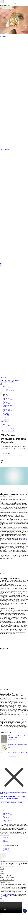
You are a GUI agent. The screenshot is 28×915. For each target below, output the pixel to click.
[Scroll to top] (3, 855)
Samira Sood (12, 739)
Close (2, 900)
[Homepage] (4, 395)
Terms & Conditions (6, 864)
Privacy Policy (6, 851)
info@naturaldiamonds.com (7, 894)
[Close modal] (25, 912)
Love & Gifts (6, 402)
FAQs (4, 406)
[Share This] (2, 460)
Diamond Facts (15, 380)
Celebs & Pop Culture (8, 399)
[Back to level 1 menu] (1, 393)
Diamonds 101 (3, 380)
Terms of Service (7, 848)
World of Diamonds (7, 405)
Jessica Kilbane (7, 453)
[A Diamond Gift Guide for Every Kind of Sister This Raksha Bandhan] (4, 755)
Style (4, 401)
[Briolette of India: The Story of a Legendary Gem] (4, 739)
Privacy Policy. (4, 896)
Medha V (11, 747)
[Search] (15, 4)
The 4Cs (9, 380)
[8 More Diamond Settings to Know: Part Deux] (4, 747)
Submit (2, 868)
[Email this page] (1, 462)
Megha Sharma (12, 756)
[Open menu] (12, 382)
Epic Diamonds (6, 398)
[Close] (10, 382)
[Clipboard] (1, 463)
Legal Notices (6, 849)
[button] (4, 386)
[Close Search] (2, 1)
